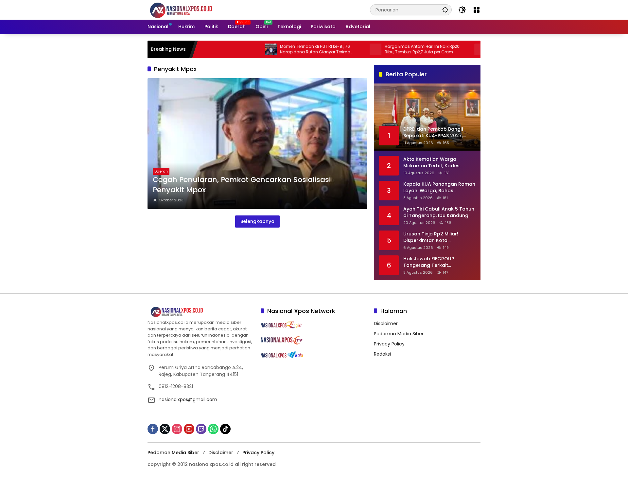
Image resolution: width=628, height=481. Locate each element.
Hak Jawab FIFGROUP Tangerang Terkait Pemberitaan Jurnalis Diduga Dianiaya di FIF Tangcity (437, 262)
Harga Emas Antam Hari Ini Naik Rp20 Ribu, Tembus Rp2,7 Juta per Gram (405, 49)
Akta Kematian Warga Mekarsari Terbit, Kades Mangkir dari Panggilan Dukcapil (431, 162)
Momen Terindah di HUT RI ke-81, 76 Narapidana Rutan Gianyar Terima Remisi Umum (298, 49)
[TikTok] (225, 429)
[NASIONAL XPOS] (189, 9)
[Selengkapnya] (201, 312)
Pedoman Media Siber (399, 333)
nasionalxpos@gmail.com (188, 399)
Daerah (161, 171)
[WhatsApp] (213, 429)
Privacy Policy (389, 344)
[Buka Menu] (476, 10)
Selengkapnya (257, 221)
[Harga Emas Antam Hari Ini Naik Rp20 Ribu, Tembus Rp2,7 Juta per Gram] (358, 49)
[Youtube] (189, 429)
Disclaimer (386, 323)
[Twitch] (201, 429)
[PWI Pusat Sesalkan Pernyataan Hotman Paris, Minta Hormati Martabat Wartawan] (463, 49)
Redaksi (382, 354)
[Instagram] (177, 429)
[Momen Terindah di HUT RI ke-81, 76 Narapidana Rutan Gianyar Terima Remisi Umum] (254, 49)
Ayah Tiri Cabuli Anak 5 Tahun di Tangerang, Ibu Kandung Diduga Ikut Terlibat (438, 212)
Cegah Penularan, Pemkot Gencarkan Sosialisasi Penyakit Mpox (242, 185)
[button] (445, 9)
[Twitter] (165, 429)
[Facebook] (153, 429)
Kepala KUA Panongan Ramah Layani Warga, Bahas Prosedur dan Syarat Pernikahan (439, 187)
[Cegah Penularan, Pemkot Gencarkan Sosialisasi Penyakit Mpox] (257, 143)
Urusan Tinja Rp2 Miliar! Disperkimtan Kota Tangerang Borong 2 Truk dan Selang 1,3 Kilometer (434, 237)
